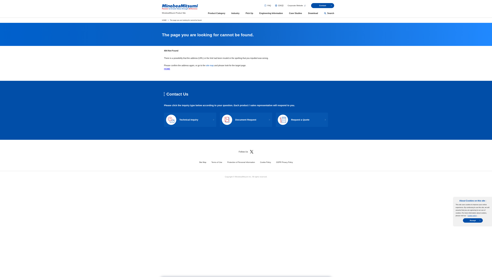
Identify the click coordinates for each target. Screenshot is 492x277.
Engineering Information (271, 13)
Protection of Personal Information (241, 162)
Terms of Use (216, 162)
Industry (235, 13)
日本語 (281, 5)
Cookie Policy (265, 162)
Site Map (202, 162)
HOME (164, 20)
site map (210, 65)
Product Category (216, 13)
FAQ (269, 5)
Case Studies (295, 13)
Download (313, 13)
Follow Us (243, 152)
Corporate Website (295, 5)
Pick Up (249, 13)
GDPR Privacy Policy (284, 162)
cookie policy (472, 216)
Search (330, 13)
